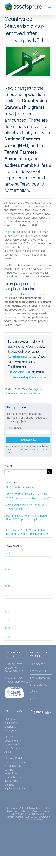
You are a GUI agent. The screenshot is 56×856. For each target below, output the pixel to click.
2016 (7, 637)
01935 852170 (18, 372)
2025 (7, 561)
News (35, 691)
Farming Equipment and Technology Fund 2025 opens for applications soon (27, 519)
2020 (7, 603)
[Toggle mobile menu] (50, 6)
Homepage (38, 664)
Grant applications (29, 393)
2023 (7, 578)
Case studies (39, 684)
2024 (7, 569)
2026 (7, 553)
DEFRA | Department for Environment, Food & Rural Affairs (13, 744)
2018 (7, 620)
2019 (7, 611)
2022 (7, 586)
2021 (7, 595)
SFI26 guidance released (20, 487)
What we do (39, 671)
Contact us (38, 698)
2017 (7, 628)
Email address (14, 428)
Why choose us (41, 678)
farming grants (19, 357)
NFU (12, 232)
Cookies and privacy (34, 820)
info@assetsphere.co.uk (27, 378)
